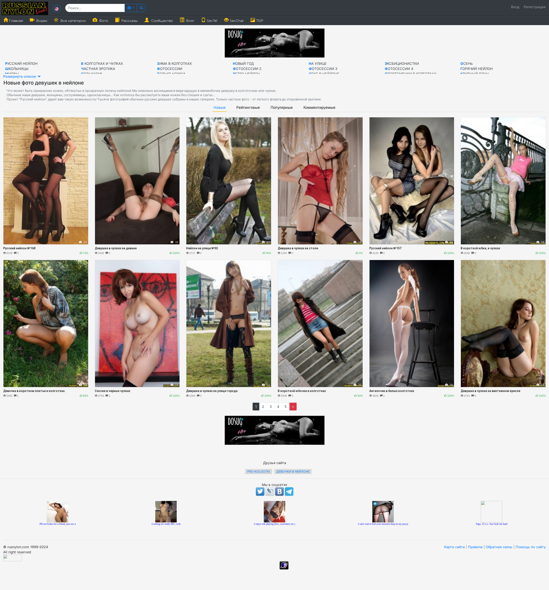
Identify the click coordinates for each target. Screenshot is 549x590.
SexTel (211, 21)
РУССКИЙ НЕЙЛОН (21, 63)
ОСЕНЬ (466, 63)
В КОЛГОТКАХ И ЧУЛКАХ (102, 63)
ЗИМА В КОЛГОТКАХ (174, 63)
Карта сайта (454, 547)
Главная (15, 21)
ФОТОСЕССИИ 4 (399, 69)
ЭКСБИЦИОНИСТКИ (402, 63)
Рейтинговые (248, 108)
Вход (515, 7)
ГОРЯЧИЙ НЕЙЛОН (476, 69)
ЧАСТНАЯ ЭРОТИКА (98, 69)
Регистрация (535, 7)
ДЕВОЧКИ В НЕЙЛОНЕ (292, 471)
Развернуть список (20, 76)
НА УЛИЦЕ (318, 63)
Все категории (72, 21)
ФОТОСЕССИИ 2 (247, 69)
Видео (41, 21)
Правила (475, 547)
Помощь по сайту (531, 547)
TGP (259, 21)
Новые (220, 108)
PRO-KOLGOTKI (258, 471)
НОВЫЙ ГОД (243, 63)
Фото (103, 21)
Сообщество (161, 21)
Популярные (282, 108)
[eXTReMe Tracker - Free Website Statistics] (284, 565)
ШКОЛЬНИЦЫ (17, 69)
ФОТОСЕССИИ (169, 69)
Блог (189, 21)
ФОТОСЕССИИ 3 (323, 69)
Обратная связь (499, 547)
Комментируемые (319, 108)
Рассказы (129, 21)
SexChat (236, 21)
